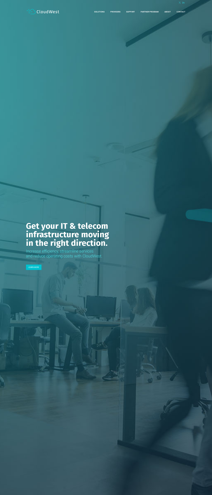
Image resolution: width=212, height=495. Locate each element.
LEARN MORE (33, 267)
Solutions (99, 12)
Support (130, 12)
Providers (115, 12)
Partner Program (150, 12)
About (167, 12)
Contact (181, 12)
